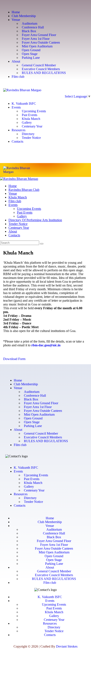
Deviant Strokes (66, 646)
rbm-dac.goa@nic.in (46, 345)
